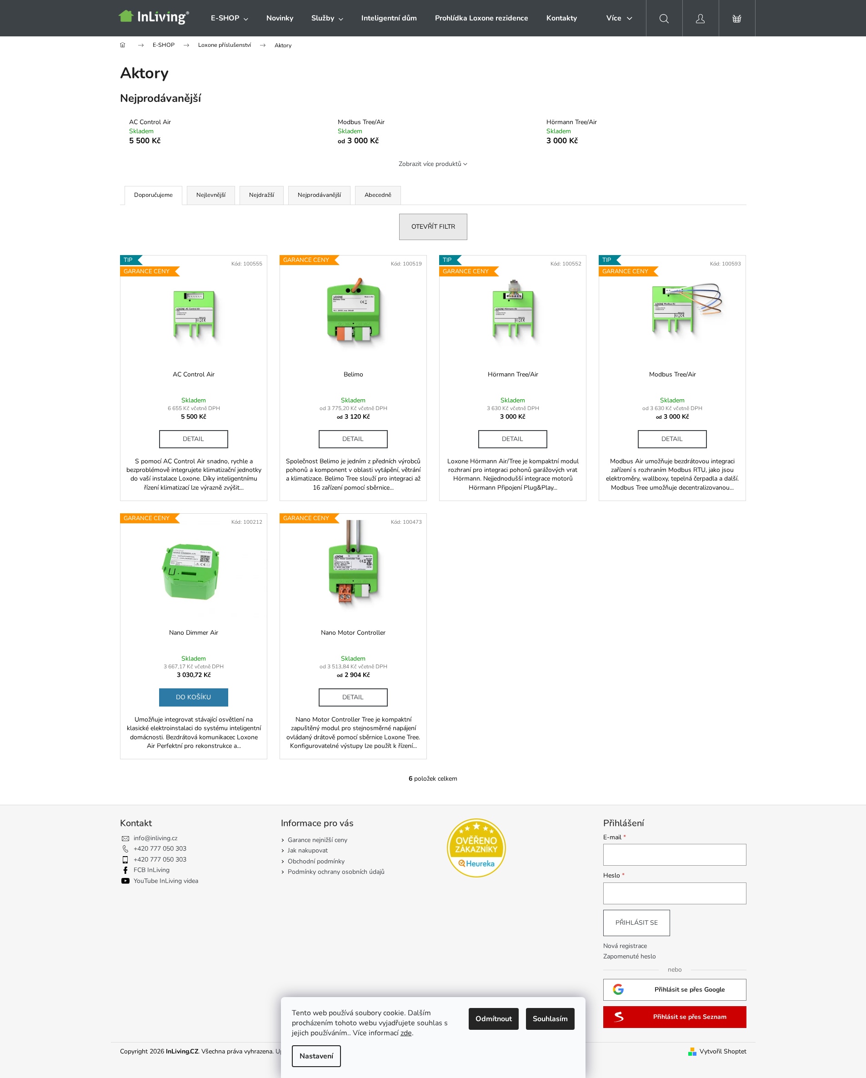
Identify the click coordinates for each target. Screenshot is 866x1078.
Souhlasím (550, 1019)
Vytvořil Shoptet (723, 1051)
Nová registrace (625, 946)
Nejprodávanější (319, 195)
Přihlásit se (637, 922)
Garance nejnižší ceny (317, 840)
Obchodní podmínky (316, 861)
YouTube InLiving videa (166, 881)
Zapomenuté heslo (629, 956)
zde (406, 1033)
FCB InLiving (152, 870)
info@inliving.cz (155, 838)
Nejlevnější (210, 195)
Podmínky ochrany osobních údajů (336, 871)
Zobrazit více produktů (430, 164)
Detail (193, 439)
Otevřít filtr (433, 226)
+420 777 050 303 (160, 848)
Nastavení (316, 1056)
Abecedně (378, 195)
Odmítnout (494, 1019)
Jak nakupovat (308, 850)
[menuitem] (229, 18)
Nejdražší (261, 195)
